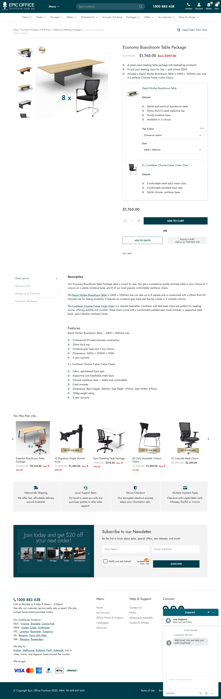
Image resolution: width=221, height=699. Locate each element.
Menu (52, 6)
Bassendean (37, 639)
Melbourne (28, 650)
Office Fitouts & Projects (109, 618)
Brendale (35, 624)
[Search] (141, 6)
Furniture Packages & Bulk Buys (36, 29)
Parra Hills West (38, 635)
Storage (54, 17)
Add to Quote (142, 240)
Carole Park (48, 624)
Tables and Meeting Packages (67, 29)
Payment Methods (26, 301)
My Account (103, 612)
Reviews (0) (22, 286)
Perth (49, 650)
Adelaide (58, 650)
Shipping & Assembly (141, 618)
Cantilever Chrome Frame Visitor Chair (93, 306)
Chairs (25, 17)
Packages (131, 17)
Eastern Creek (29, 627)
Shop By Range (187, 17)
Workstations (87, 17)
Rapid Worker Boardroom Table (159, 88)
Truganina (48, 631)
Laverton (24, 631)
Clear (202, 128)
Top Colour (148, 129)
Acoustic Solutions (112, 17)
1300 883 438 (193, 241)
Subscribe (176, 563)
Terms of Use (148, 690)
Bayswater (35, 631)
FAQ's (133, 612)
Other (147, 17)
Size (144, 143)
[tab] (36, 278)
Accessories (164, 17)
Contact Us (135, 607)
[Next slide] (208, 438)
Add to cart (175, 221)
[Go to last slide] (12, 438)
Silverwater (44, 627)
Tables (69, 17)
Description (22, 278)
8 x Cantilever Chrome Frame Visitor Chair (165, 165)
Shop (15, 29)
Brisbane (40, 650)
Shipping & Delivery (27, 293)
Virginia (25, 624)
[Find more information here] (190, 652)
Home (99, 607)
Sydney (17, 650)
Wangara (24, 639)
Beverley (23, 635)
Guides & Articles (139, 623)
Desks (39, 17)
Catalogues (102, 623)
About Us (101, 628)
